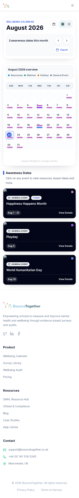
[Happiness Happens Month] (69, 97)
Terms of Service (51, 489)
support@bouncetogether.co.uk (28, 449)
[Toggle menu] (72, 5)
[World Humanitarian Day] (39, 127)
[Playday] (39, 107)
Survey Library (12, 363)
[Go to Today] (53, 24)
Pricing (7, 376)
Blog (6, 413)
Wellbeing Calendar (15, 356)
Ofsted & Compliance (16, 406)
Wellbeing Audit (12, 370)
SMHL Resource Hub (16, 399)
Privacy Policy (26, 489)
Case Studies (11, 420)
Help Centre (10, 427)
